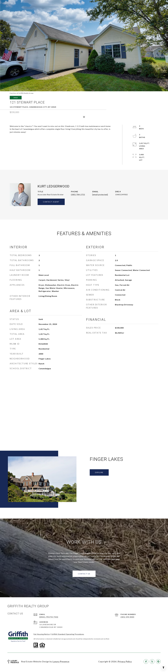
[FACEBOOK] (146, 661)
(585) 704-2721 (78, 194)
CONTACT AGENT (51, 202)
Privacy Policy (125, 661)
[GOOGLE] (158, 661)
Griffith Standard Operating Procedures (67, 634)
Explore (99, 472)
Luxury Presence (60, 661)
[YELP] (152, 661)
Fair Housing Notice (42, 634)
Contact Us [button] (84, 574)
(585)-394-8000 (127, 617)
